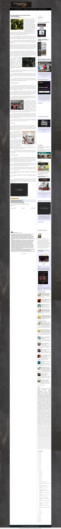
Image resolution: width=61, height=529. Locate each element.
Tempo (45, 402)
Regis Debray (39, 447)
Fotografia (47, 417)
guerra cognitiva (48, 415)
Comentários (40, 20)
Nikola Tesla (46, 438)
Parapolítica (39, 420)
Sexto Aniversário (47, 440)
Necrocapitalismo (44, 428)
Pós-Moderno (39, 397)
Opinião (46, 432)
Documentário (47, 408)
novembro (40, 472)
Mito (45, 406)
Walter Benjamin (48, 422)
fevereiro (40, 512)
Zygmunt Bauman (45, 429)
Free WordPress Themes (24, 528)
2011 (39, 518)
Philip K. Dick (43, 418)
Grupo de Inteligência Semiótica (41, 438)
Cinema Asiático (47, 413)
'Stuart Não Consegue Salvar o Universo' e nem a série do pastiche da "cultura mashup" (45, 344)
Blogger (25, 253)
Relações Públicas (40, 414)
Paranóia (40, 406)
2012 (39, 517)
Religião (44, 398)
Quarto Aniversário (42, 446)
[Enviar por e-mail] (10, 205)
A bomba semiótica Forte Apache (43, 481)
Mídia (50, 388)
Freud (40, 399)
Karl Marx (46, 409)
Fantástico (40, 393)
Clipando (40, 425)
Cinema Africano (48, 427)
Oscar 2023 (49, 432)
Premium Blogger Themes (35, 528)
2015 (39, 468)
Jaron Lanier (42, 431)
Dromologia (45, 423)
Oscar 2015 (49, 438)
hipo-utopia (42, 417)
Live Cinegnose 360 (46, 396)
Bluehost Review (40, 528)
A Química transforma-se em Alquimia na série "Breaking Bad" (44, 147)
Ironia (45, 404)
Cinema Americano (41, 388)
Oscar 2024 (42, 439)
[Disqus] (23, 220)
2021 (39, 459)
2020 (39, 461)
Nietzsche (49, 416)
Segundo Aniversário (43, 440)
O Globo (19, 37)
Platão (49, 421)
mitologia (41, 441)
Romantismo (43, 415)
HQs (39, 417)
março (40, 511)
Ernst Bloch (43, 443)
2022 (39, 458)
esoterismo (49, 429)
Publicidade (43, 400)
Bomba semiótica (46, 399)
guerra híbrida (48, 393)
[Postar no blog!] (11, 205)
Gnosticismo (40, 390)
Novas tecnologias (48, 394)
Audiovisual (41, 395)
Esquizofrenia (40, 412)
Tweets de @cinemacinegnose (41, 385)
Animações (44, 411)
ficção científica (40, 402)
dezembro (40, 470)
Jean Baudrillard (46, 402)
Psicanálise (39, 407)
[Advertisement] (30, 12)
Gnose (50, 397)
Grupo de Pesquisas (46, 425)
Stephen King (47, 447)
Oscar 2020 (42, 445)
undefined (41, 297)
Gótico (44, 407)
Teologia (50, 414)
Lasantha (31, 528)
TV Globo (49, 398)
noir (42, 441)
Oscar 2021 (46, 445)
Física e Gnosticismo (41, 409)
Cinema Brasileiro (46, 407)
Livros (38, 400)
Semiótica (46, 392)
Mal (48, 402)
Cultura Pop (41, 394)
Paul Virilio (48, 418)
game (46, 436)
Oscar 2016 (47, 434)
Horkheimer (39, 415)
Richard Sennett (40, 429)
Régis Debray (43, 447)
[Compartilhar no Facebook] (13, 205)
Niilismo (46, 405)
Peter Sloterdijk (46, 439)
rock (49, 441)
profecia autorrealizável (46, 441)
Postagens (40, 18)
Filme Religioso (39, 422)
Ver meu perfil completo (41, 248)
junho (39, 479)
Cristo (43, 413)
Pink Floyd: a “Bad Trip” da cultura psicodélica (17, 201)
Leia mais (44, 297)
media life (39, 427)
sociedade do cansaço (45, 430)
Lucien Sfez (39, 434)
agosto (40, 476)
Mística (42, 424)
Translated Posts (45, 414)
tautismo (44, 410)
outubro (40, 473)
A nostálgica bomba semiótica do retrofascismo (17, 202)
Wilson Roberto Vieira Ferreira (42, 238)
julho (39, 477)
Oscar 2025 (49, 445)
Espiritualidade (39, 411)
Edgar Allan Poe (46, 442)
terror (48, 410)
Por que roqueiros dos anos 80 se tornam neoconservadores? (20, 16)
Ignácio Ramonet (48, 443)
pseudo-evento (43, 419)
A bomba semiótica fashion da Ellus (43, 485)
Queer (45, 446)
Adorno (44, 403)
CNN (38, 442)
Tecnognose (39, 402)
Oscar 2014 (39, 445)
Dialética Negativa (40, 428)
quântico (48, 419)
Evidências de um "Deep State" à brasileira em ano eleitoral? (45, 380)
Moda (46, 421)
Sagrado (48, 412)
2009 (39, 521)
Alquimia (48, 407)
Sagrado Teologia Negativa (47, 435)
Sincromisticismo (40, 404)
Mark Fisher (46, 431)
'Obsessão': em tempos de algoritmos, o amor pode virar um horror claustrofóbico (45, 374)
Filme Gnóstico (47, 395)
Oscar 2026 (39, 446)
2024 (39, 455)
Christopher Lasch (43, 427)
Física (46, 416)
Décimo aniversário (41, 442)
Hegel (45, 443)
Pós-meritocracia (42, 432)
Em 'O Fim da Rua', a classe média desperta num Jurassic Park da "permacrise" (46, 305)
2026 (39, 452)
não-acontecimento (40, 408)
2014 (39, 469)
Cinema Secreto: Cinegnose (30, 526)
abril (39, 509)
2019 (39, 462)
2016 (39, 466)
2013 (39, 515)
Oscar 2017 (39, 439)
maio (39, 480)
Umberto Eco (49, 424)
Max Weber (43, 434)
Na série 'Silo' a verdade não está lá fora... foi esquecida (45, 350)
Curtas (48, 403)
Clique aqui (39, 37)
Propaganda (47, 401)
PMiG (41, 430)
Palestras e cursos (40, 421)
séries (50, 405)
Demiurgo (39, 403)
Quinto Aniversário (49, 446)
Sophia (44, 412)
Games (43, 422)
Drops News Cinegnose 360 (46, 420)
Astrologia (49, 436)
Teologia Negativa (40, 423)
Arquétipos (45, 397)
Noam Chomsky (49, 428)
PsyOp (45, 424)
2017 (39, 465)
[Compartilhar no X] (12, 205)
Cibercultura (39, 396)
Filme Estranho (41, 405)
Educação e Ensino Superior (41, 416)
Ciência (50, 404)
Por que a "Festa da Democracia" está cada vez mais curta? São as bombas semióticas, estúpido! (46, 300)
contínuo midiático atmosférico (41, 436)
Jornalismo (44, 389)
